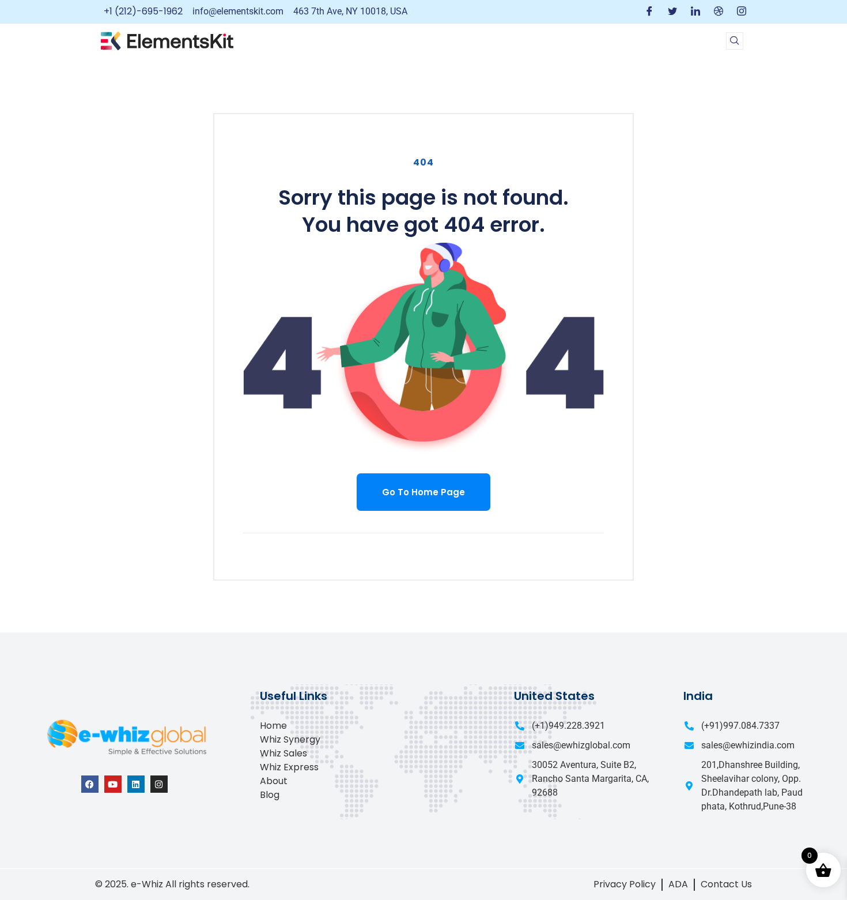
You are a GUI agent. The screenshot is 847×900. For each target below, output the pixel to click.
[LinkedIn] (695, 12)
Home (273, 725)
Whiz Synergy (290, 739)
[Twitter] (672, 12)
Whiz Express (289, 767)
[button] (734, 41)
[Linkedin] (136, 784)
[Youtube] (113, 784)
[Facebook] (649, 12)
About (274, 781)
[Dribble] (718, 12)
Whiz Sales (283, 753)
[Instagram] (741, 12)
